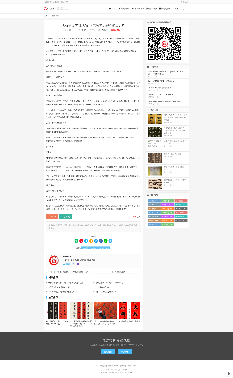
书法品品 (49, 8)
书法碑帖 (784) (180, 205)
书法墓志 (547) (153, 224)
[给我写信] (78, 263)
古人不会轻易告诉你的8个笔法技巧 (161, 80)
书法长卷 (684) (167, 216)
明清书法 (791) (153, 205)
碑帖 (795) (165, 201)
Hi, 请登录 (47, 2)
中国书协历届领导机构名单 (106, 291)
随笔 (177, 8)
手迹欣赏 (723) (167, 212)
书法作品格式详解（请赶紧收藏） (160, 87)
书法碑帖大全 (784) (153, 209)
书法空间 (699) (153, 216)
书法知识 (93, 248)
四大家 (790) (166, 205)
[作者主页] (73, 263)
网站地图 (124, 370)
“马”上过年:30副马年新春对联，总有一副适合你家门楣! (104, 322)
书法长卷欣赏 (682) (179, 216)
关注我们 (184, 2)
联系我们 (108, 351)
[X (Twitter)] (96, 241)
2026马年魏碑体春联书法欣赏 (129, 321)
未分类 (51, 16)
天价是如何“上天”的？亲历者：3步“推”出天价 (93, 25)
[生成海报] (110, 241)
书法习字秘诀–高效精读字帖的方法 (61, 291)
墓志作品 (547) (167, 224)
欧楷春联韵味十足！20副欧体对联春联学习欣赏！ (57, 322)
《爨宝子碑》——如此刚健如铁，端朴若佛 (164, 101)
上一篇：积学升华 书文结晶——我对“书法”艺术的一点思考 (69, 272)
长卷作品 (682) (153, 220)
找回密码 (64, 2)
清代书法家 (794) (179, 201)
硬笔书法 (125, 8)
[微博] (81, 241)
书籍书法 (101, 248)
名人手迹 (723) (180, 209)
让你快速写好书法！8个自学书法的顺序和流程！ (66, 282)
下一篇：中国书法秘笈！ (117, 272)
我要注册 (56, 2)
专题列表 (165, 8)
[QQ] (86, 241)
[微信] (76, 241)
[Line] (106, 241)
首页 (114, 8)
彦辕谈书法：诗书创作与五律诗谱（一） (111, 282)
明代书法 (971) (153, 201)
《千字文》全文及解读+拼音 (59, 287)
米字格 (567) (179, 220)
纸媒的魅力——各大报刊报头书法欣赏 (162, 94)
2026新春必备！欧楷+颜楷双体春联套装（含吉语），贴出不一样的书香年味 (81, 323)
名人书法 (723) (153, 212)
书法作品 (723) (167, 209)
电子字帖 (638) (167, 220)
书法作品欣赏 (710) (179, 212)
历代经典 (152, 8)
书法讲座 (138, 8)
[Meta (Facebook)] (101, 241)
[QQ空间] (91, 241)
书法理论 (85, 248)
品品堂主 (67, 256)
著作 (107, 248)
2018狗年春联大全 (103, 287)
